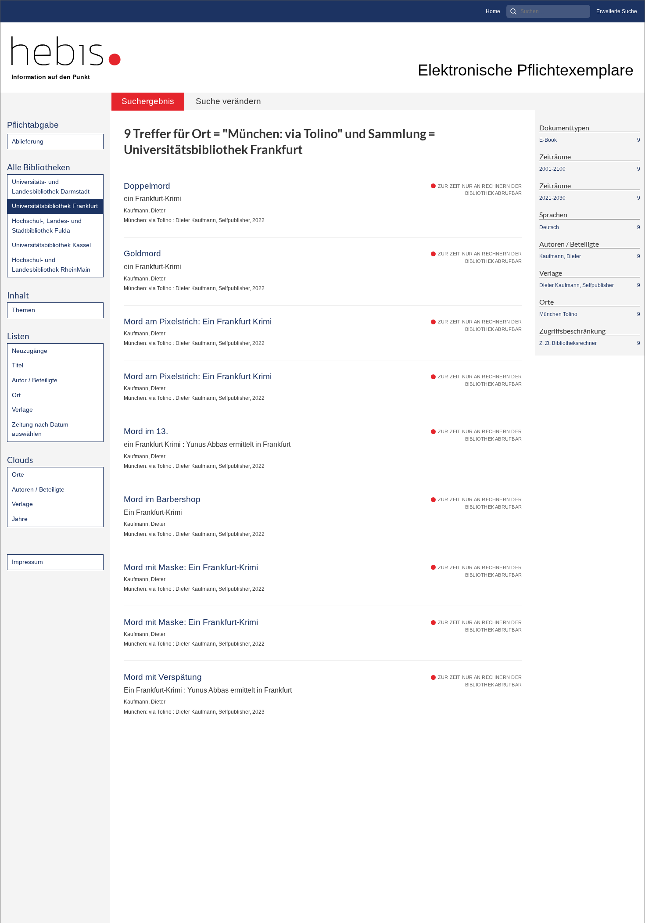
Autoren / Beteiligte (38, 489)
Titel (17, 365)
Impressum (27, 561)
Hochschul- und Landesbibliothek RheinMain (51, 264)
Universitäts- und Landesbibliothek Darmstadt (51, 186)
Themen (23, 309)
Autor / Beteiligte (34, 380)
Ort (16, 395)
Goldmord (142, 253)
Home (493, 11)
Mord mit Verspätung (163, 677)
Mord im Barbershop (162, 499)
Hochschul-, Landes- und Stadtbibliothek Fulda (47, 225)
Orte (18, 474)
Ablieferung (27, 141)
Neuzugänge (29, 350)
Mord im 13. (146, 431)
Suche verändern (228, 101)
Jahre (20, 518)
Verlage (22, 409)
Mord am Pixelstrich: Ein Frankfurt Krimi (198, 321)
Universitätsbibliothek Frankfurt (55, 205)
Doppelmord (147, 185)
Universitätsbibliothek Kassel (51, 244)
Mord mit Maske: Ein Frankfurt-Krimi (191, 567)
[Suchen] (513, 11)
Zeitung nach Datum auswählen (40, 429)
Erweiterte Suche (616, 11)
